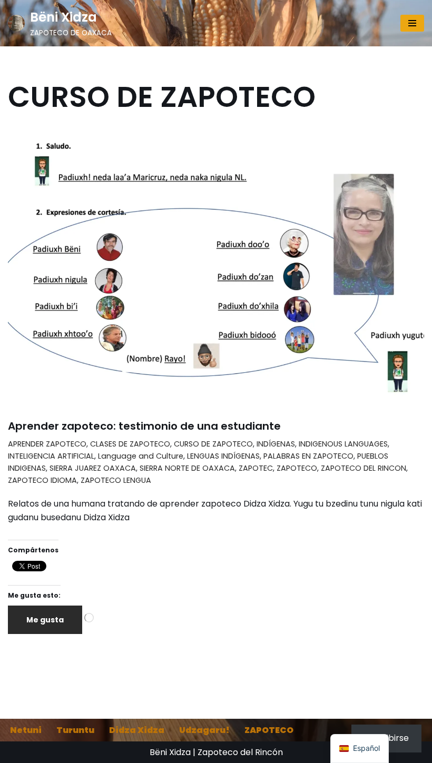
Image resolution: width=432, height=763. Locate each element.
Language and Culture (140, 456)
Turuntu (75, 730)
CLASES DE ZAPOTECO (130, 444)
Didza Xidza (136, 730)
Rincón (269, 752)
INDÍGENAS (276, 444)
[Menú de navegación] (412, 23)
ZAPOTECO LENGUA (116, 480)
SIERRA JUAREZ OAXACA (93, 468)
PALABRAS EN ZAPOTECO (308, 456)
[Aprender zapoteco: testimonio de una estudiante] (216, 270)
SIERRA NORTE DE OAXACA (187, 468)
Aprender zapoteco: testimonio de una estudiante (144, 426)
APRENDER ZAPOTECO (47, 444)
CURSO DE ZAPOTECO (213, 444)
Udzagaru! (204, 730)
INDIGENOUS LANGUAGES (343, 444)
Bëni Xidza (170, 752)
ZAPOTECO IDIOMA (42, 480)
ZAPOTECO (297, 468)
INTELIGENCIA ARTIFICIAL (51, 456)
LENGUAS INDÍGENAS (223, 456)
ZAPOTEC (256, 468)
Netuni (26, 730)
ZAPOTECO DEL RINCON (363, 468)
